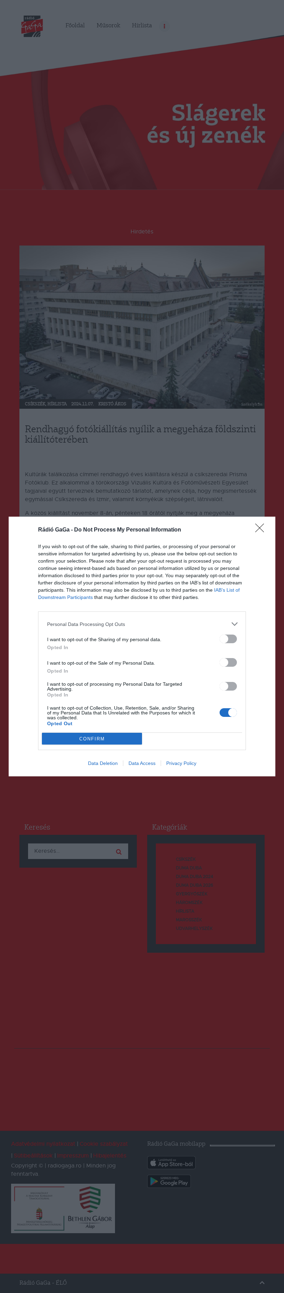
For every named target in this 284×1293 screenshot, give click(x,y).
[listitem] (142, 624)
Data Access (142, 763)
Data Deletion (103, 763)
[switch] (228, 639)
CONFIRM (92, 738)
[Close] (261, 530)
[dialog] (142, 646)
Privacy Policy (181, 763)
